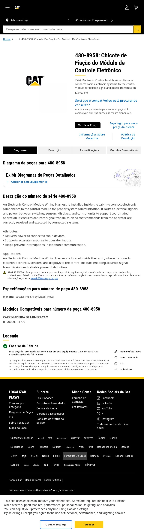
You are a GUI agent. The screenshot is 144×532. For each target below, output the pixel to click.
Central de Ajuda (47, 408)
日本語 (13, 455)
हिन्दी (91, 446)
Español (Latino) (124, 455)
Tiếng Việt (90, 464)
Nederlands (16, 446)
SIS (11, 417)
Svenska (14, 464)
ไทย (46, 464)
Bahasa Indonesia (107, 446)
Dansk (113, 438)
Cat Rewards (80, 407)
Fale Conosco (45, 398)
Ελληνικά (70, 446)
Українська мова (72, 464)
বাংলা (50, 438)
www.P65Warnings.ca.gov (44, 278)
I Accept (89, 524)
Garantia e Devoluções (50, 413)
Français (43, 446)
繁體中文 (88, 438)
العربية (41, 438)
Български (61, 438)
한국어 (34, 455)
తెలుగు (36, 464)
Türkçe (55, 464)
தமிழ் (26, 464)
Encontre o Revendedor (51, 403)
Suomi (31, 446)
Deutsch (56, 446)
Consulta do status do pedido (50, 420)
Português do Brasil (75, 455)
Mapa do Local (18, 428)
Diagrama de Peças (21, 412)
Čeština (101, 438)
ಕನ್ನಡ (24, 455)
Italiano (125, 446)
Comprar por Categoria (17, 405)
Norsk (45, 455)
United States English (21, 438)
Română (94, 455)
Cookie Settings (52, 480)
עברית (81, 446)
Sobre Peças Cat (19, 422)
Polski (56, 455)
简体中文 (75, 438)
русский (107, 455)
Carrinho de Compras (79, 399)
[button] (124, 125)
